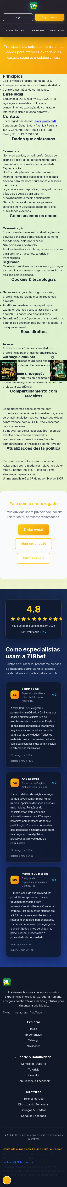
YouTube (36, 1012)
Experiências (33, 1034)
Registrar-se (49, 17)
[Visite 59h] (7, 983)
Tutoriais (33, 1069)
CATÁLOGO (37, 30)
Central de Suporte (33, 1063)
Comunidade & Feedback (34, 1081)
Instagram (20, 1012)
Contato (33, 1075)
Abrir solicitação (33, 543)
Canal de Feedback (33, 1116)
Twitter (7, 1012)
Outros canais (33, 558)
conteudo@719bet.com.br (18, 1162)
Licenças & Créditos (33, 1110)
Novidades (33, 1046)
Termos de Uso (34, 1098)
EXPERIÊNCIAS (15, 30)
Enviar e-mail (34, 529)
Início (33, 1029)
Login (18, 17)
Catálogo (33, 1040)
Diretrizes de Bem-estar (33, 1104)
